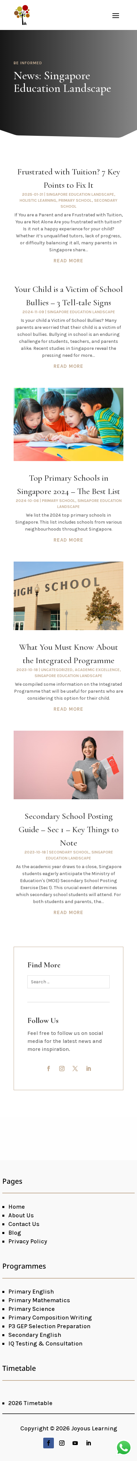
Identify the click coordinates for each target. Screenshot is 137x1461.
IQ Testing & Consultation (45, 1343)
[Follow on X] (75, 1068)
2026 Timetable (30, 1403)
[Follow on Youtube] (75, 1443)
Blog (14, 1232)
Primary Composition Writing (50, 1317)
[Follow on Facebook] (48, 1068)
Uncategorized (56, 669)
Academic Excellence (97, 669)
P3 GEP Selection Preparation (49, 1326)
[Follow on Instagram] (62, 1068)
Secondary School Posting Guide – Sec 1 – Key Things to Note (69, 829)
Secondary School (69, 852)
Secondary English (34, 1335)
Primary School (75, 200)
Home (16, 1206)
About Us (21, 1215)
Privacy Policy (27, 1241)
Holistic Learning (38, 200)
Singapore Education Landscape (80, 194)
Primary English (31, 1291)
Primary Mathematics (39, 1300)
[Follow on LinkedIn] (88, 1068)
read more (68, 261)
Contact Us (24, 1224)
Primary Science (31, 1309)
